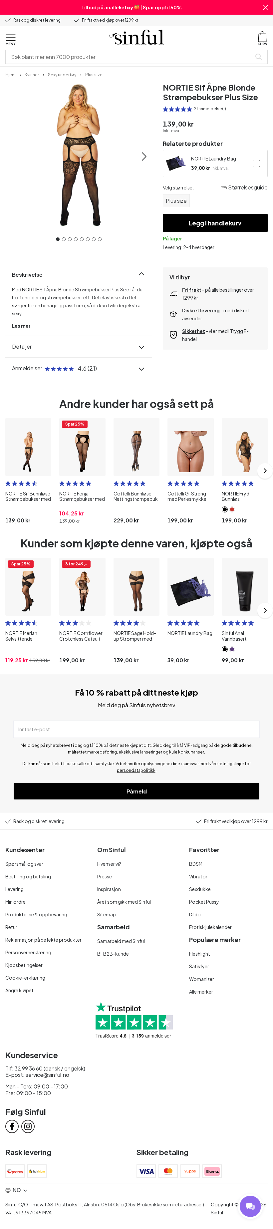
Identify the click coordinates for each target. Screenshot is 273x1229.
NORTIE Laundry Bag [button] (213, 158)
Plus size (176, 200)
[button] (265, 7)
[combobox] (129, 57)
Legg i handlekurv (215, 223)
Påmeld (137, 791)
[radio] (165, 109)
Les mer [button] (21, 326)
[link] (10, 74)
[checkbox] (256, 163)
